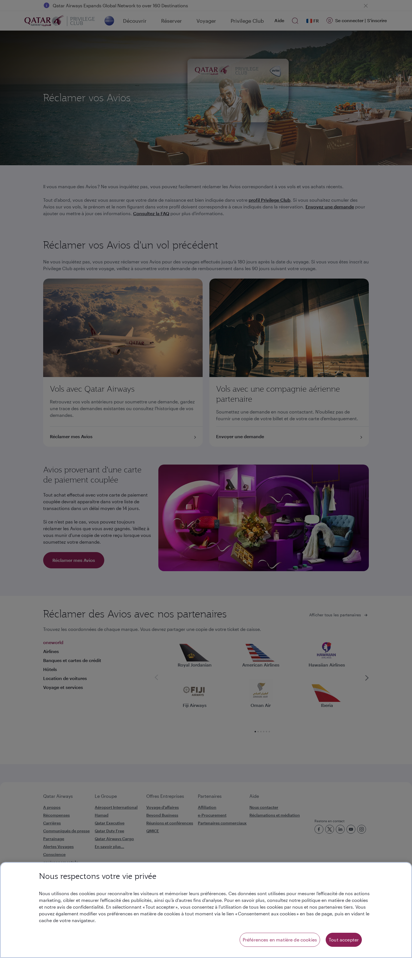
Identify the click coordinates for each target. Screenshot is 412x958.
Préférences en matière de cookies (280, 939)
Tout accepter (344, 939)
